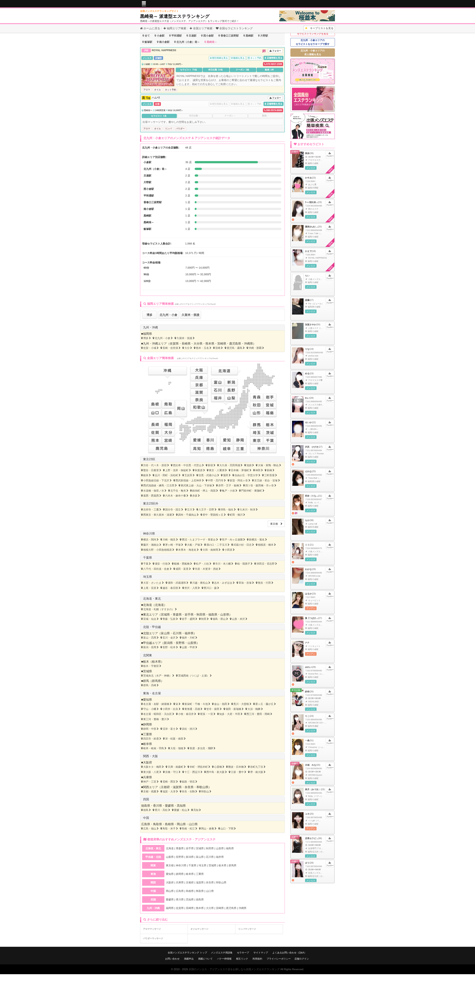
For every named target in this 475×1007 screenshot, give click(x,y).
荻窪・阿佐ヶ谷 (239, 480)
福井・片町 (188, 637)
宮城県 (165, 614)
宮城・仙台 (149, 618)
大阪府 (147, 762)
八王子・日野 (206, 509)
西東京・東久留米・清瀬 (157, 514)
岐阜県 (147, 743)
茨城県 (147, 671)
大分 (187, 347)
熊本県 (209, 343)
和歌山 (205, 791)
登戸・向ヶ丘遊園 (232, 539)
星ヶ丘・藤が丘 (264, 703)
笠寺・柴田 (212, 708)
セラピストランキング (236, 28)
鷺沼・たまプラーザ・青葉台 (199, 539)
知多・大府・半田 (229, 713)
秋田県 (200, 614)
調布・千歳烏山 (187, 514)
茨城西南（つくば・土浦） (193, 675)
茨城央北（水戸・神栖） (157, 675)
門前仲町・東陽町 (251, 490)
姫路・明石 (188, 781)
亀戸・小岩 (228, 490)
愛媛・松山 (180, 809)
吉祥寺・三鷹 (151, 509)
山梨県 (192, 642)
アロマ (146, 89)
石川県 (177, 633)
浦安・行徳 (161, 563)
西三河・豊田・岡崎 (258, 713)
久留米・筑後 (190, 314)
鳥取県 (157, 824)
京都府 (165, 787)
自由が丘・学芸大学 (246, 475)
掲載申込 (189, 958)
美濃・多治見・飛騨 (201, 748)
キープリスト (320, 28)
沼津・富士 (169, 728)
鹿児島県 (235, 343)
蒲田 (225, 475)
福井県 (189, 633)
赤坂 (194, 495)
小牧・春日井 (186, 713)
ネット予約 (170, 89)
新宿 (210, 465)
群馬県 (156, 680)
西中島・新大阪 (215, 771)
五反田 (188, 475)
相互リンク (242, 958)
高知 (196, 809)
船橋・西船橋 (182, 563)
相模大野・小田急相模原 (157, 549)
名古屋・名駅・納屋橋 (156, 703)
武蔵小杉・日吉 (242, 544)
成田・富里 (182, 568)
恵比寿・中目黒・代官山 (187, 465)
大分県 (198, 343)
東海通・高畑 (192, 708)
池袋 (249, 465)
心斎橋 (218, 766)
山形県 (224, 614)
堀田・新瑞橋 (233, 708)
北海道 (159, 604)
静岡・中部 (149, 728)
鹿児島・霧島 (234, 347)
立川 (189, 509)
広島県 (145, 824)
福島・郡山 (219, 618)
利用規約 (257, 958)
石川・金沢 (169, 637)
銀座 (145, 475)
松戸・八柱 (202, 563)
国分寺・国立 (173, 509)
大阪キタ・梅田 (152, 766)
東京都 (275, 523)
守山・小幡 (149, 708)
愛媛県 (169, 805)
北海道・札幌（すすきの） (158, 609)
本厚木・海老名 (187, 549)
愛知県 (147, 699)
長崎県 (186, 343)
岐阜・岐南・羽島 (153, 748)
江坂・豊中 (237, 771)
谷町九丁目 (256, 766)
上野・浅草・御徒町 (177, 470)
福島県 (212, 614)
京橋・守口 (171, 771)
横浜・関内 (149, 539)
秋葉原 (199, 470)
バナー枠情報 (224, 958)
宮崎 (217, 347)
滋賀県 (177, 787)
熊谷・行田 (264, 582)
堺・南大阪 (256, 771)
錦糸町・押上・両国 (204, 490)
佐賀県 (174, 343)
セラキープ (243, 952)
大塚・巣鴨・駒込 (268, 465)
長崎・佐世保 (170, 347)
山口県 (193, 824)
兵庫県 (147, 777)
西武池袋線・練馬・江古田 (158, 485)
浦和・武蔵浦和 (177, 582)
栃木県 (156, 661)
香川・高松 (161, 809)
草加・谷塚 (245, 582)
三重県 (147, 734)
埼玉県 (147, 576)
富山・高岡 (149, 637)
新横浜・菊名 (257, 539)
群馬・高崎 (149, 685)
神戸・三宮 (149, 781)
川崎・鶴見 (169, 539)
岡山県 (181, 824)
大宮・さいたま (152, 582)
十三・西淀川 (192, 771)
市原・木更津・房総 (206, 568)
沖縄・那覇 (255, 347)
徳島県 (145, 805)
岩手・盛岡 (188, 618)
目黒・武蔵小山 (208, 475)
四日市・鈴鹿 (151, 738)
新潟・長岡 (149, 647)
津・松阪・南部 (174, 738)
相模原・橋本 (265, 544)
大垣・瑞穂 (176, 748)
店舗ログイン (301, 958)
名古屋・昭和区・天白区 (157, 713)
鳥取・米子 (169, 828)
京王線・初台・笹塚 (266, 480)
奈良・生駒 (188, 791)
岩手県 (189, 614)
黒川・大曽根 (241, 703)
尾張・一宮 (206, 713)
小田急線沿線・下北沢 (156, 480)
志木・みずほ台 (223, 582)
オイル (157, 89)
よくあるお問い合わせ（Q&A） (289, 952)
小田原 (228, 549)
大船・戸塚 (193, 544)
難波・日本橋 (236, 766)
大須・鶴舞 (254, 708)
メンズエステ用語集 (221, 952)
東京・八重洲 (217, 470)
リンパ (168, 128)
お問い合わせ (172, 958)
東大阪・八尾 (151, 771)
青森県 (177, 614)
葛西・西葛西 (151, 495)
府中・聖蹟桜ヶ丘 (213, 514)
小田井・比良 (170, 708)
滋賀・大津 (169, 791)
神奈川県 (149, 533)
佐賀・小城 (149, 347)
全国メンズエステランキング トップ (187, 952)
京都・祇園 (149, 791)
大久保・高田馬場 (229, 465)
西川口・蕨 (210, 587)
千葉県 (147, 557)
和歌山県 (202, 787)
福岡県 (147, 333)
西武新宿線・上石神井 (189, 480)
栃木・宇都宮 (151, 665)
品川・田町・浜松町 (166, 475)
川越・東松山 (200, 582)
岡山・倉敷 (207, 828)
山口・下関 (226, 828)
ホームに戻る (151, 28)
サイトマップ (260, 952)
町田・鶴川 (236, 514)
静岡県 (147, 724)
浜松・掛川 (188, 728)
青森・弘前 (169, 618)
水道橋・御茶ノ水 (153, 490)
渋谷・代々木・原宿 (155, 465)
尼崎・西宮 (169, 781)
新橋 (269, 470)
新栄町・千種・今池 (196, 703)
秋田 (203, 618)
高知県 (181, 805)
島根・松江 (188, 828)
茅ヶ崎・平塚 (173, 544)
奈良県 (189, 787)
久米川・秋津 (247, 509)
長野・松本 (169, 647)
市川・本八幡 (223, 563)
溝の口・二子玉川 (216, 544)
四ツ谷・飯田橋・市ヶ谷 (259, 485)
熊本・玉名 (202, 347)
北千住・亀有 (178, 490)
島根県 (169, 824)
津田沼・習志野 (265, 563)
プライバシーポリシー (279, 958)
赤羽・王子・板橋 (228, 485)
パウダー (180, 128)
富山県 (165, 633)
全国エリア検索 (202, 28)
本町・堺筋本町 (199, 766)
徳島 (145, 809)
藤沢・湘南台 (151, 544)
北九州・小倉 (168, 314)
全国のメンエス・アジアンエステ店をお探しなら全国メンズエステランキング (234, 969)
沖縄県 (248, 343)
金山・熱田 (220, 703)
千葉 (145, 563)
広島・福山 (149, 828)
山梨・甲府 (188, 647)
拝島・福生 (226, 509)
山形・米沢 (238, 618)
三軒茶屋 (269, 475)
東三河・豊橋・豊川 (155, 719)
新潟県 (168, 642)
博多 (150, 314)
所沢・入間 (190, 587)
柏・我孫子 (243, 563)
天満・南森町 (175, 766)
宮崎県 (221, 343)
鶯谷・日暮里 (151, 470)
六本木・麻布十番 (175, 495)
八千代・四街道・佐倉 (156, 568)
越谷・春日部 (170, 587)
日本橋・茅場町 (240, 470)
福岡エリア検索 (176, 28)
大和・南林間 (210, 549)
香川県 (157, 805)
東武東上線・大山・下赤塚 (196, 485)
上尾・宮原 (149, 587)
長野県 (180, 642)
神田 (258, 470)
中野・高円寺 (215, 480)
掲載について (205, 958)
